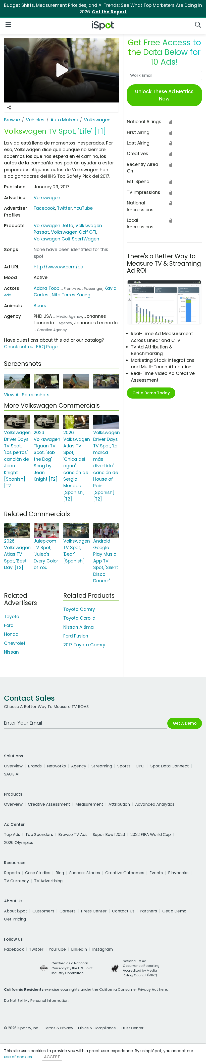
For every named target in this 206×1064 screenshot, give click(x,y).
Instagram (102, 949)
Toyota (11, 617)
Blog (60, 873)
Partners (148, 911)
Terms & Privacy (58, 1028)
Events (156, 873)
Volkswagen (47, 198)
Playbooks (178, 873)
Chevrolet (14, 643)
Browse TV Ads (72, 834)
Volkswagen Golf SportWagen (66, 239)
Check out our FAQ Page (31, 347)
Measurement (89, 804)
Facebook (44, 208)
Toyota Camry (79, 609)
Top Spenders (39, 834)
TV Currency (16, 881)
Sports (123, 766)
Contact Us (123, 911)
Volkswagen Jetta (53, 226)
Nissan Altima (78, 627)
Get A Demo (184, 723)
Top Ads (12, 834)
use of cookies (18, 1057)
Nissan (11, 652)
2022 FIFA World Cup (150, 834)
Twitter (64, 208)
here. (163, 989)
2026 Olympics (18, 842)
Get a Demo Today (151, 393)
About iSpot (15, 911)
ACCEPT (52, 1057)
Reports (12, 873)
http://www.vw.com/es (58, 267)
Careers (68, 911)
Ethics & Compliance (97, 1028)
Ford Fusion (75, 636)
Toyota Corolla (79, 618)
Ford (9, 625)
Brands (35, 766)
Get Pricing (15, 919)
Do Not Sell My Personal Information (36, 1000)
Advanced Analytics (154, 804)
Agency (78, 766)
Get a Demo (174, 911)
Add (7, 295)
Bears (40, 306)
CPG (140, 766)
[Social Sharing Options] (9, 107)
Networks (56, 766)
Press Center (94, 911)
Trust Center (132, 1028)
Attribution (119, 804)
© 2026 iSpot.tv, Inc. (21, 1028)
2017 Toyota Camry (84, 645)
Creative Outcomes (124, 873)
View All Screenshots (26, 395)
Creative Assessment (49, 804)
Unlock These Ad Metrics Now (164, 95)
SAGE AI (11, 774)
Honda (11, 634)
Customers (43, 911)
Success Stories (84, 873)
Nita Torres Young (71, 295)
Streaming (101, 766)
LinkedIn (79, 949)
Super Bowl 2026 (109, 834)
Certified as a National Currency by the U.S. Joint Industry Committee (72, 968)
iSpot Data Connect (169, 766)
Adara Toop (46, 288)
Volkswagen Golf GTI (73, 232)
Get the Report (109, 12)
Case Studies (37, 873)
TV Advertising (48, 881)
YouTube (83, 208)
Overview (13, 766)
